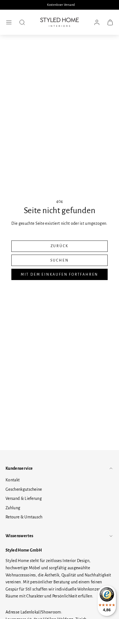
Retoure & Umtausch (24, 517)
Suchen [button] (59, 260)
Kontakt (13, 480)
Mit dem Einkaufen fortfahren (59, 274)
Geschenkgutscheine (24, 489)
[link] (97, 22)
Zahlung (13, 508)
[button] (8, 22)
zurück (60, 246)
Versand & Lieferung (24, 498)
